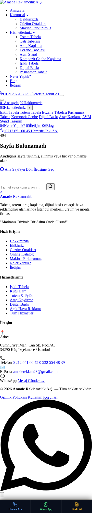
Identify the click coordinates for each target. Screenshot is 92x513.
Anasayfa (17, 10)
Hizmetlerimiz (21, 32)
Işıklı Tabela (29, 63)
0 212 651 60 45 (17, 94)
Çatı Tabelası (30, 41)
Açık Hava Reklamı (25, 309)
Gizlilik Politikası (13, 397)
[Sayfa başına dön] (2, 494)
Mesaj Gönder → (31, 381)
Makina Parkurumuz (35, 28)
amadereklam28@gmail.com (35, 371)
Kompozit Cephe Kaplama (40, 59)
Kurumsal (17, 15)
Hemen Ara (15, 509)
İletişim (15, 85)
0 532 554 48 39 (52, 362)
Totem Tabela (30, 37)
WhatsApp (46, 509)
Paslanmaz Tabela (33, 72)
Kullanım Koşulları (42, 397)
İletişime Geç (44, 169)
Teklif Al (77, 509)
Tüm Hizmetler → (24, 313)
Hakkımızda (29, 19)
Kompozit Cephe (24, 117)
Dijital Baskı (29, 68)
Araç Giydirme (21, 300)
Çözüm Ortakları (33, 24)
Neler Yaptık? (20, 76)
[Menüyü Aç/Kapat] (62, 95)
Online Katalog (22, 254)
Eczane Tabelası (32, 50)
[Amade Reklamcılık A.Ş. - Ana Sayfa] (46, 2)
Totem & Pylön (22, 295)
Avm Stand (28, 54)
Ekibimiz (17, 245)
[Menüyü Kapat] (2, 99)
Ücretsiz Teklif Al (45, 94)
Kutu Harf (18, 291)
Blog (13, 81)
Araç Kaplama (31, 46)
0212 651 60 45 (17, 131)
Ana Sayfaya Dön (19, 169)
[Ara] (50, 186)
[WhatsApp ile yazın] (46, 490)
